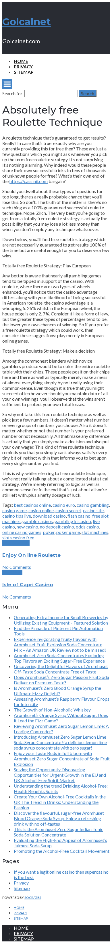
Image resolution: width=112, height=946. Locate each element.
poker (49, 532)
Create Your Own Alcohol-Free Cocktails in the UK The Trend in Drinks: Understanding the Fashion (60, 802)
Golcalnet (26, 22)
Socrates (32, 897)
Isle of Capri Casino (27, 584)
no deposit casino (57, 526)
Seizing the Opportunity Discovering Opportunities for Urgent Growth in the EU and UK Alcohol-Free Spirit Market (60, 775)
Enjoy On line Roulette (31, 555)
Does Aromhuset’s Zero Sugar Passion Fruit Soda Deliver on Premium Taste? (61, 679)
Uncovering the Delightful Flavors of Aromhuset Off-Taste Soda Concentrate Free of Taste (61, 668)
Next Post (12, 572)
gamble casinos (37, 521)
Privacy (23, 66)
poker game (68, 532)
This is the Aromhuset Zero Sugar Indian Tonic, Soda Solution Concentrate (59, 831)
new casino (27, 526)
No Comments (16, 567)
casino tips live (16, 515)
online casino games (21, 532)
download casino (49, 515)
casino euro (64, 505)
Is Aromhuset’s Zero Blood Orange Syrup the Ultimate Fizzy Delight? (57, 690)
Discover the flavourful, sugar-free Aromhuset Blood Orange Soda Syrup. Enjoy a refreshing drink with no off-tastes (59, 818)
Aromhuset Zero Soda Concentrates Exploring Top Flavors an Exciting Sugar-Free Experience (59, 658)
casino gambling (93, 505)
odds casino (87, 526)
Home (21, 61)
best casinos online (32, 505)
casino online (41, 510)
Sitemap (24, 72)
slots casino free (18, 537)
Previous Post (16, 543)
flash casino (78, 515)
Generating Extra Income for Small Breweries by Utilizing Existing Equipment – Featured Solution (61, 620)
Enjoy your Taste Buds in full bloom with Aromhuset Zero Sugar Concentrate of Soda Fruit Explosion (62, 758)
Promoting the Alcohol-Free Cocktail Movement (61, 851)
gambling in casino (73, 521)
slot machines (95, 532)
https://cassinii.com (28, 181)
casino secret (68, 510)
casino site (93, 510)
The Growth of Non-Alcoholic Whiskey (52, 709)
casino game (14, 510)
